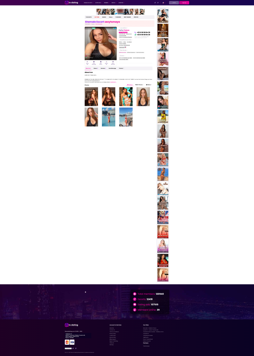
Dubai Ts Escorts (147, 341)
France (92, 24)
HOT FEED (97, 17)
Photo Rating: (90, 28)
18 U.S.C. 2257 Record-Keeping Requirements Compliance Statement (79, 352)
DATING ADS (98, 2)
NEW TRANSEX (127, 17)
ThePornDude (146, 346)
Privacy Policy (68, 348)
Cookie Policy (113, 335)
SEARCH (104, 17)
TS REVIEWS (118, 17)
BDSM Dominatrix (122, 52)
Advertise (121, 2)
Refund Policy (113, 337)
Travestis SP (146, 333)
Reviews (103, 68)
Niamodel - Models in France (149, 328)
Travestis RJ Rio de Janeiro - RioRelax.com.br (153, 331)
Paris (121, 30)
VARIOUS (113, 2)
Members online (147, 310)
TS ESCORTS (89, 17)
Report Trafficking (114, 341)
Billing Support (113, 339)
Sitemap (112, 344)
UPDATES (136, 17)
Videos (110, 17)
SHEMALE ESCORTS (88, 2)
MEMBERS (106, 2)
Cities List (112, 343)
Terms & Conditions (114, 331)
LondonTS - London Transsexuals (150, 330)
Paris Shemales (99, 24)
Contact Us (112, 330)
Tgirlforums (145, 337)
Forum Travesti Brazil (148, 339)
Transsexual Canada (148, 335)
